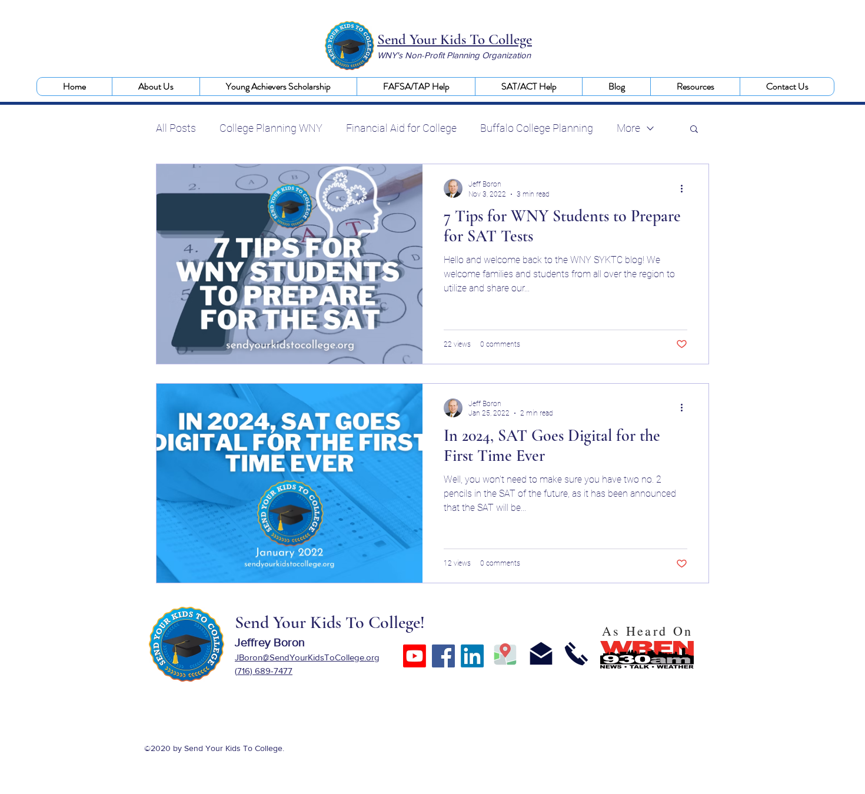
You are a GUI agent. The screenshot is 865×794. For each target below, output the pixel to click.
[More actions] (685, 188)
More (628, 128)
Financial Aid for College (401, 128)
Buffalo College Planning (536, 128)
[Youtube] (414, 655)
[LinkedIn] (472, 655)
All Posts (176, 128)
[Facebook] (443, 655)
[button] (155, 86)
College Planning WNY (270, 128)
